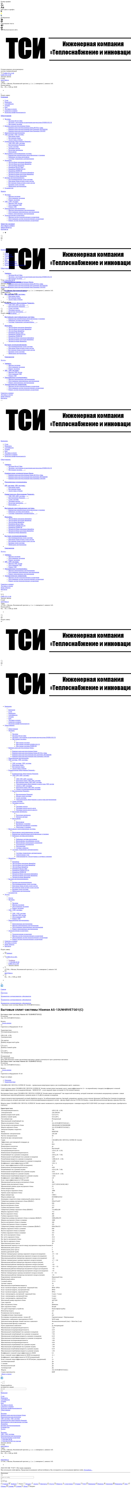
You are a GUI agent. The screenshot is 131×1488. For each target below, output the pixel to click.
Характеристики (10, 1082)
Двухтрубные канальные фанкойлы (20, 162)
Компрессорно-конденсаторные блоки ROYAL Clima (25, 127)
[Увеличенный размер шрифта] (2, 8)
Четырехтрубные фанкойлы (17, 176)
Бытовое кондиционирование (14, 177)
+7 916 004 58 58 (11, 1441)
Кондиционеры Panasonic (16, 145)
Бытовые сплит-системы (16, 184)
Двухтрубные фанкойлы (16, 165)
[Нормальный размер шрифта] (2, 5)
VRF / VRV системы (11, 201)
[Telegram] (5, 232)
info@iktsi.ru (5, 80)
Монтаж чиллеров (14, 196)
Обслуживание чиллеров (16, 198)
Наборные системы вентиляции (18, 157)
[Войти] (1, 238)
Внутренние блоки (14, 138)
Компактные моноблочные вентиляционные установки (26, 155)
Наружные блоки (14, 136)
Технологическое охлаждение (14, 215)
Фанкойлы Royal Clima (15, 167)
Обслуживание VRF (15, 205)
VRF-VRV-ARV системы (16, 143)
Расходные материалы (15, 150)
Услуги (3, 191)
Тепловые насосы (14, 148)
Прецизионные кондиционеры (15, 133)
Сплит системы (13, 146)
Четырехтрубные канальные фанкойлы (21, 172)
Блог (6, 107)
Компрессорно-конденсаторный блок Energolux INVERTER (28, 129)
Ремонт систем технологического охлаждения (23, 220)
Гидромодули (9, 188)
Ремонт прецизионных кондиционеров (21, 213)
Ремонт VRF (12, 207)
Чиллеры (8, 119)
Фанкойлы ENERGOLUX (16, 169)
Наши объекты (6, 227)
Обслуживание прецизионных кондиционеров (23, 212)
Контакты (4, 229)
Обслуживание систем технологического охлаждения (26, 219)
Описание (8, 1080)
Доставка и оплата (11, 109)
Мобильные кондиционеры (17, 186)
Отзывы (7, 105)
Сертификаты (9, 104)
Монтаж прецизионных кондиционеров (21, 210)
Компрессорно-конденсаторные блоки (17, 126)
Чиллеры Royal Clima (15, 121)
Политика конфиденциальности (15, 112)
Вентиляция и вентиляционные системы (18, 153)
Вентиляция (12, 152)
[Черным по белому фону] (1, 11)
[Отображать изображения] (2, 19)
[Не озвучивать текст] (2, 28)
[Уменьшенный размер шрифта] (2, 3)
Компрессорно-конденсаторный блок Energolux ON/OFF (26, 131)
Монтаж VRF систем (15, 203)
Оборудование (6, 116)
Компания (4, 97)
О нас (6, 100)
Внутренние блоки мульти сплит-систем (21, 183)
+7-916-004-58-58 (9, 280)
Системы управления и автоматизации (21, 159)
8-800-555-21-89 (9, 73)
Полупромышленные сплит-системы (20, 179)
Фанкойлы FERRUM (15, 171)
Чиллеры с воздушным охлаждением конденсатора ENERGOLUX (30, 122)
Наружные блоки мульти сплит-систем (21, 181)
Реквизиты (8, 102)
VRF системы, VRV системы (14, 134)
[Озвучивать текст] (2, 26)
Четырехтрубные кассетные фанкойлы (21, 174)
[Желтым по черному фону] (1, 14)
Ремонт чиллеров (14, 200)
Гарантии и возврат (11, 110)
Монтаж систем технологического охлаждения (23, 217)
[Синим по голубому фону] (1, 16)
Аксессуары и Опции (15, 140)
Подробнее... (88, 1470)
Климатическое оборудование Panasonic (18, 141)
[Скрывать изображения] (2, 22)
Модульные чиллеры (15, 124)
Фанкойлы (8, 160)
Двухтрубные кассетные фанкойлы (19, 164)
